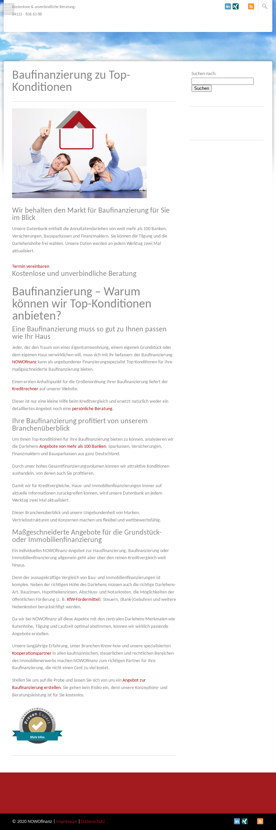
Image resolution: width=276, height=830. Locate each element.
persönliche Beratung (92, 408)
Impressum (66, 821)
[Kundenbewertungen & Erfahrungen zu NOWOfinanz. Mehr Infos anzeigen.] (37, 742)
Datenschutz (93, 821)
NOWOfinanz (24, 362)
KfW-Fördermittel (83, 599)
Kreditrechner (25, 389)
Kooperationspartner (31, 653)
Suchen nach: (204, 73)
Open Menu (8, 9)
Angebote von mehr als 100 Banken (72, 446)
